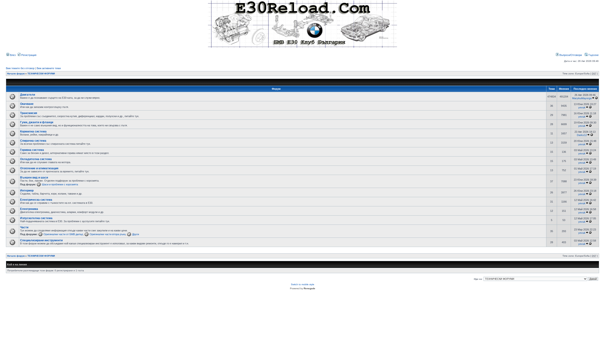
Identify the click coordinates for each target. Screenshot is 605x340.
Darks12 (582, 135)
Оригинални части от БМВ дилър (63, 234)
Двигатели (27, 94)
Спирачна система (33, 140)
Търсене (593, 55)
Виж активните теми (49, 68)
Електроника (29, 209)
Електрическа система (36, 199)
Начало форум (16, 73)
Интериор (27, 190)
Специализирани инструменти (41, 240)
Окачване (27, 104)
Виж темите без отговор (20, 68)
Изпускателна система (36, 218)
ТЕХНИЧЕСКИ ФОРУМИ (41, 73)
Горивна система (32, 150)
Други (135, 234)
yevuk (581, 107)
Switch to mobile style (302, 284)
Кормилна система (33, 131)
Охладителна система (36, 159)
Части (24, 227)
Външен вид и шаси (34, 177)
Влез (12, 55)
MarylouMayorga (582, 98)
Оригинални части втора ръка (107, 234)
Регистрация (28, 55)
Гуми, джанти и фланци (36, 122)
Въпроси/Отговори (570, 55)
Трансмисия (28, 113)
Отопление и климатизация (39, 168)
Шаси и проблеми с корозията (60, 184)
